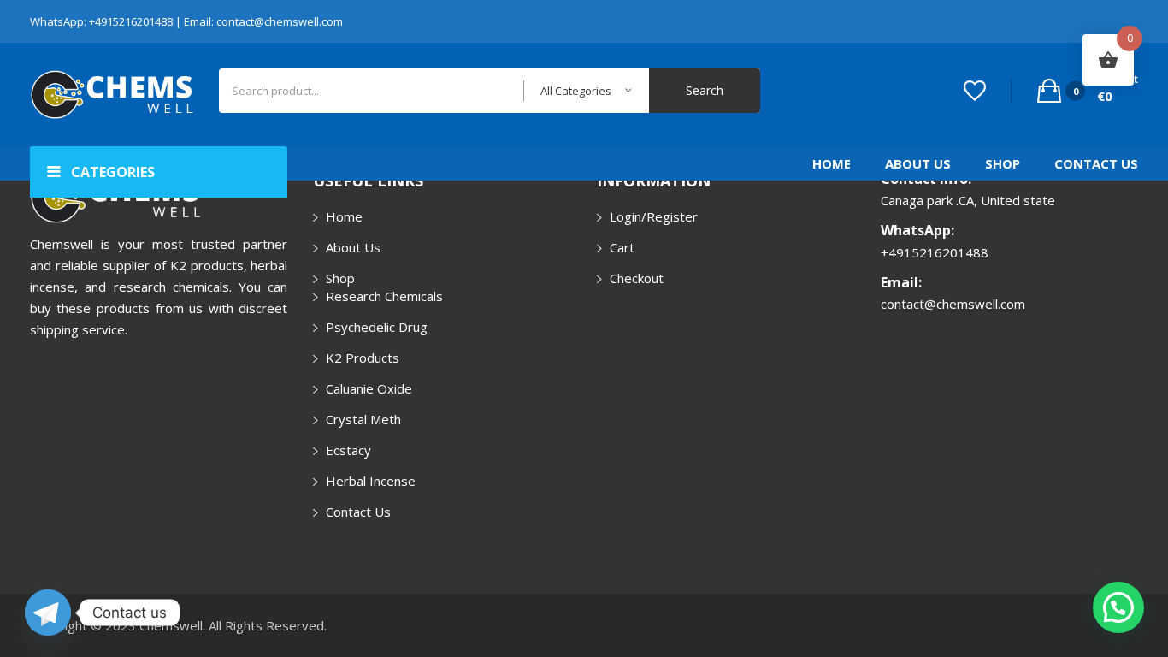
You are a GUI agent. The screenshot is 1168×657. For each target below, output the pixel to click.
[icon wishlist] (975, 90)
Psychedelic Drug (377, 326)
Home (831, 163)
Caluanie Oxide (369, 388)
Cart (622, 247)
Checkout (637, 278)
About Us (918, 163)
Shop (1002, 163)
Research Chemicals (384, 296)
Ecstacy (348, 450)
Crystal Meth (363, 419)
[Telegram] (48, 612)
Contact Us (1096, 163)
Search (704, 90)
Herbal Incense (371, 480)
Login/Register (654, 216)
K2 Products (362, 357)
